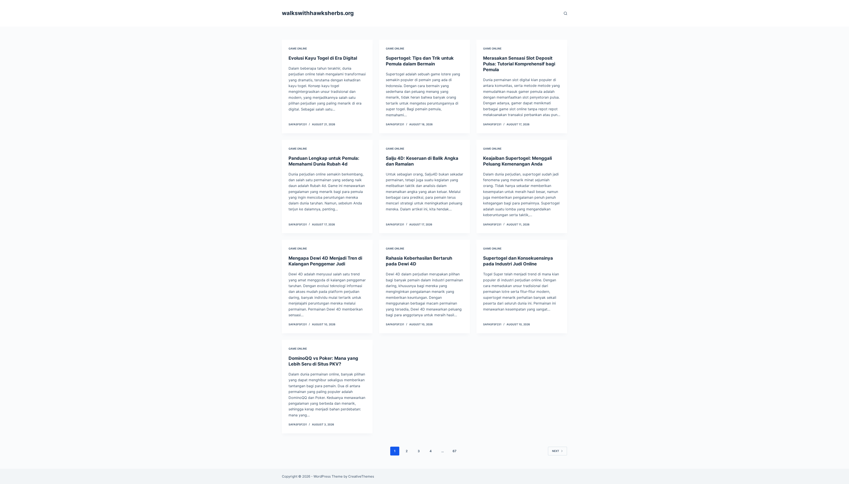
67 (454, 451)
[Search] (565, 13)
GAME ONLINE (298, 48)
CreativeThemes (361, 476)
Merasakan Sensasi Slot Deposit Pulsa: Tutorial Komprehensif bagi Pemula (519, 63)
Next (555, 451)
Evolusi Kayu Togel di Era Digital (323, 58)
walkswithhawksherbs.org (318, 13)
